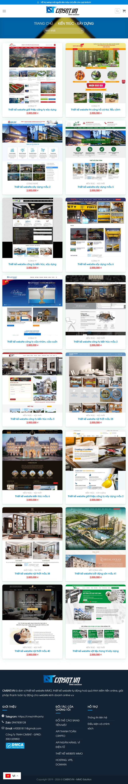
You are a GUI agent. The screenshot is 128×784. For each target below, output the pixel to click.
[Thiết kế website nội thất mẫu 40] (32, 615)
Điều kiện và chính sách (99, 726)
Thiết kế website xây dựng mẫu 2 (32, 186)
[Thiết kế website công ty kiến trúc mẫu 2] (96, 305)
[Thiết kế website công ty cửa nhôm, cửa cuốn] (32, 305)
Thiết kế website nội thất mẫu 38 (32, 573)
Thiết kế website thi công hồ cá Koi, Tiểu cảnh (95, 109)
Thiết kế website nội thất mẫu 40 (32, 651)
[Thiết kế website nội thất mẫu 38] (32, 537)
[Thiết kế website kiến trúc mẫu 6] (32, 460)
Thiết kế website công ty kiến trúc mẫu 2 (96, 341)
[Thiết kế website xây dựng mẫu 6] (96, 228)
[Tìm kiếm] (117, 10)
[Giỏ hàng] (124, 10)
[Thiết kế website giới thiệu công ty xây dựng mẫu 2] (96, 460)
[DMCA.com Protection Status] (15, 745)
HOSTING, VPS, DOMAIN (64, 762)
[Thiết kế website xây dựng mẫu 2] (32, 150)
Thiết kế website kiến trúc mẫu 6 (32, 496)
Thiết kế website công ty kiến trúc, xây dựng (32, 264)
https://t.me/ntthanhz (31, 716)
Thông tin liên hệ (97, 717)
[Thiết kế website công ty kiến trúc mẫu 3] (32, 382)
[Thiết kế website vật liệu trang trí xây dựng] (96, 615)
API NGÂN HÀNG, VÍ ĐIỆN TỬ (68, 745)
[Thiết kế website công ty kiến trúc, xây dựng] (32, 228)
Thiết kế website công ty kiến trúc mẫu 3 (32, 418)
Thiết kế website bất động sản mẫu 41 (95, 573)
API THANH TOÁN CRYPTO (66, 733)
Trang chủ (43, 23)
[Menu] (4, 11)
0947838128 (19, 722)
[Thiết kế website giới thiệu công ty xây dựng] (32, 73)
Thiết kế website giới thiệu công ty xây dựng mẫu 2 (95, 496)
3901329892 (13, 739)
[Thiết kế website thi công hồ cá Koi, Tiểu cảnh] (96, 73)
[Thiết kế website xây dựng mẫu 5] (96, 150)
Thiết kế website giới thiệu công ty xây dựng (32, 109)
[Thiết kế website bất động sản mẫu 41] (96, 537)
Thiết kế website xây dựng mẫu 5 (96, 186)
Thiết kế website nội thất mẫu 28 (95, 418)
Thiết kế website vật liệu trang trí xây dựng (96, 651)
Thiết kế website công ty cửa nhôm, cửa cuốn (32, 341)
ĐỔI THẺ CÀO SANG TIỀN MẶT (68, 723)
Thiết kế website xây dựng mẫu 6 (96, 264)
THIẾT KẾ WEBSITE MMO (69, 753)
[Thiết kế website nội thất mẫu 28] (96, 382)
